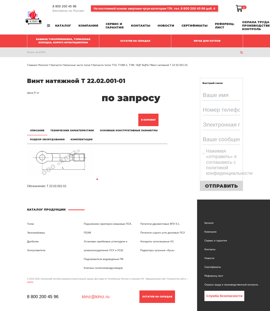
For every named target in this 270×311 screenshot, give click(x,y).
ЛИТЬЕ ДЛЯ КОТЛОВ (207, 40)
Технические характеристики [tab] (72, 130)
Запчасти (56, 65)
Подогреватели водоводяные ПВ (103, 259)
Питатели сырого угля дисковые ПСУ (162, 232)
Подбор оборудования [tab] (47, 139)
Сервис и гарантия (115, 25)
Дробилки (33, 241)
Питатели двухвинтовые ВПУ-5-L (160, 223)
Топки (30, 223)
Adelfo (30, 282)
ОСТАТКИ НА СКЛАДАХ (135, 40)
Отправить (221, 186)
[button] (97, 179)
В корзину (148, 119)
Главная (32, 65)
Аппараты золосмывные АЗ (156, 241)
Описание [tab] (37, 130)
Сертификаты (194, 25)
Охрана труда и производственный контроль (231, 284)
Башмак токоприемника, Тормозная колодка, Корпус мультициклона (63, 41)
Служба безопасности (224, 296)
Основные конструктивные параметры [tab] (129, 130)
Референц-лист (225, 25)
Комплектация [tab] (82, 139)
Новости (166, 25)
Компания (88, 25)
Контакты (140, 25)
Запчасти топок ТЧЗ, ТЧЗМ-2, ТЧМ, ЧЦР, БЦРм (121, 65)
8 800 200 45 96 (64, 6)
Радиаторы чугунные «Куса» (157, 250)
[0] (239, 8)
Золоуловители (36, 250)
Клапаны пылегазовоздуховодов (103, 267)
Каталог (63, 25)
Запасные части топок (77, 65)
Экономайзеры (36, 232)
